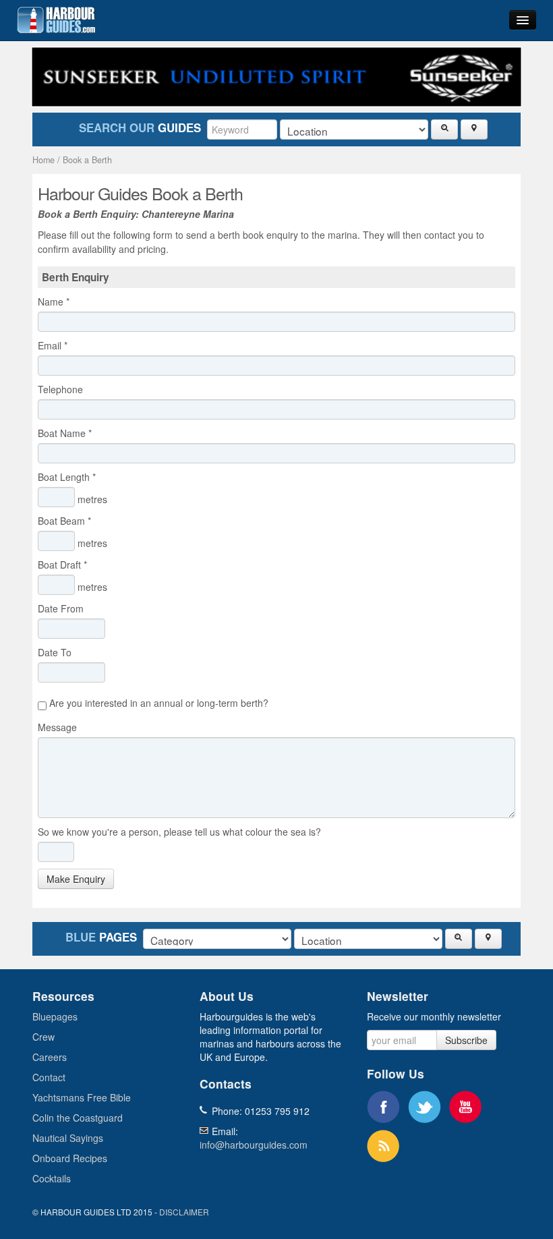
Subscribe (466, 1040)
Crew (43, 1036)
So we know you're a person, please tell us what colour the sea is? (179, 831)
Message (60, 727)
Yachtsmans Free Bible (81, 1097)
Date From (63, 608)
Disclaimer (184, 1211)
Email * (52, 345)
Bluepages (55, 1016)
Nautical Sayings (67, 1138)
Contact (48, 1077)
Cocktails (51, 1178)
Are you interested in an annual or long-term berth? (157, 703)
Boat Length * (67, 477)
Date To (57, 652)
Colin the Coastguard (77, 1117)
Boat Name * (65, 433)
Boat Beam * (64, 520)
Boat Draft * (62, 564)
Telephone (63, 389)
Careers (49, 1057)
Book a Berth (87, 160)
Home (43, 160)
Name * (53, 301)
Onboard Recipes (69, 1158)
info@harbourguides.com (254, 1144)
